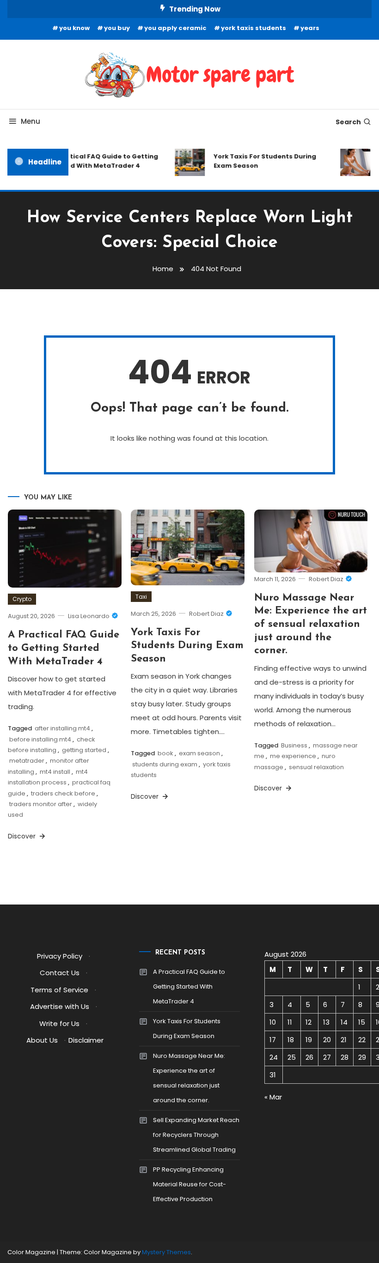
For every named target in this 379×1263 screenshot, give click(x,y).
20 (327, 1039)
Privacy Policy (59, 956)
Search (348, 122)
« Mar (273, 1097)
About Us (42, 1040)
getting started (84, 750)
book (165, 753)
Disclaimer (86, 1040)
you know (74, 28)
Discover (22, 836)
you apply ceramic (175, 28)
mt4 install (55, 771)
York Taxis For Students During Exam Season (260, 161)
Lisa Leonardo (89, 616)
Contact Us (59, 973)
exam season (199, 753)
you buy (117, 28)
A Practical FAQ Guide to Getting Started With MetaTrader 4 (99, 161)
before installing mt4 (40, 739)
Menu (30, 121)
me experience (293, 756)
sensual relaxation (316, 767)
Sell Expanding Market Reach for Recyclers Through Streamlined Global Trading (196, 1135)
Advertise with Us (59, 1006)
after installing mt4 (62, 728)
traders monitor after (40, 804)
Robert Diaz (206, 613)
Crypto (21, 599)
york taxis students (253, 28)
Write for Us (59, 1023)
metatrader (26, 760)
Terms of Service (59, 990)
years (309, 28)
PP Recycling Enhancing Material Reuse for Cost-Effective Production (189, 1184)
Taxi (141, 597)
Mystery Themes (166, 1252)
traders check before (63, 793)
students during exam (164, 764)
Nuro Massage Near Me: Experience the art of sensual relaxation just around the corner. (310, 624)
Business (294, 745)
